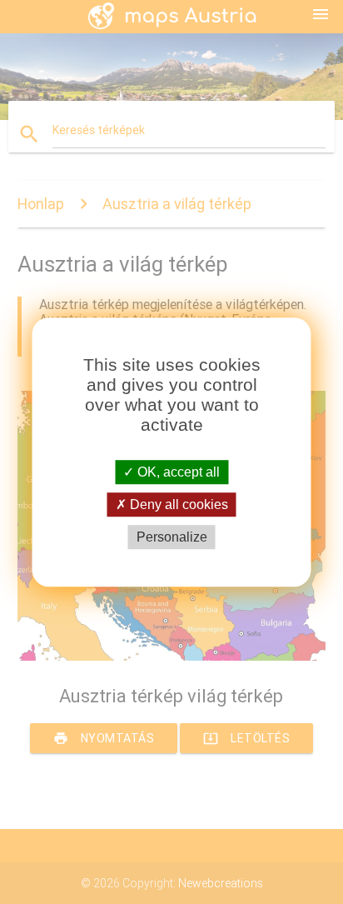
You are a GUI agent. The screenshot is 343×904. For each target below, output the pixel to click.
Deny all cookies (177, 504)
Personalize (172, 537)
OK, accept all (177, 472)
